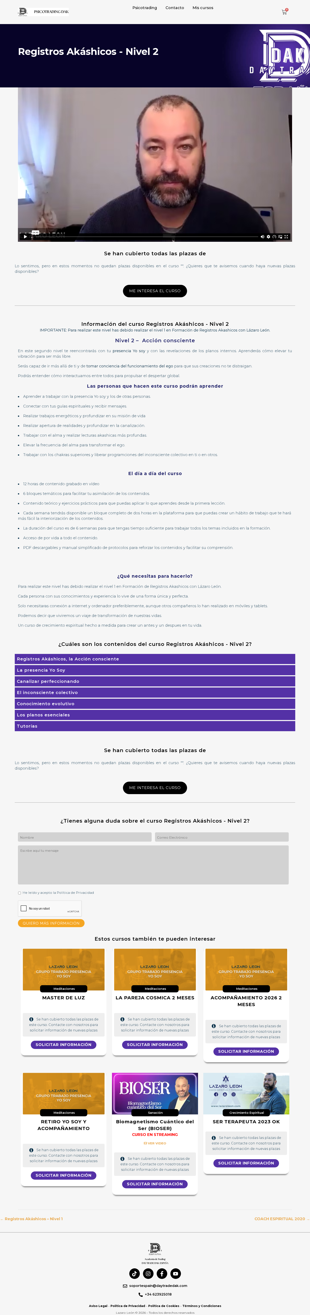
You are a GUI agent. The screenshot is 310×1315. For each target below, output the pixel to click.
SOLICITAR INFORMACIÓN (64, 1044)
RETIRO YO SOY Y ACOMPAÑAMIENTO (64, 1125)
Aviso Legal (98, 1306)
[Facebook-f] (162, 1273)
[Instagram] (148, 1273)
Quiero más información (51, 923)
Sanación (155, 1113)
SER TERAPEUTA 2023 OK (246, 1122)
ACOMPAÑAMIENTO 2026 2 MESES (246, 1001)
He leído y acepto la (58, 893)
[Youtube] (175, 1273)
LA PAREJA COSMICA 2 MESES (155, 998)
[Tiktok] (134, 1273)
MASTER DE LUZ (63, 998)
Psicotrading (144, 7)
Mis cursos (203, 7)
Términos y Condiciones (201, 1306)
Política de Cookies (163, 1306)
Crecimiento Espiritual (246, 1113)
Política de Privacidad (128, 1306)
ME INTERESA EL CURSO (155, 291)
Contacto (175, 7)
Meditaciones (64, 989)
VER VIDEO (156, 1143)
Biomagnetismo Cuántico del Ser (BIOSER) (155, 1125)
